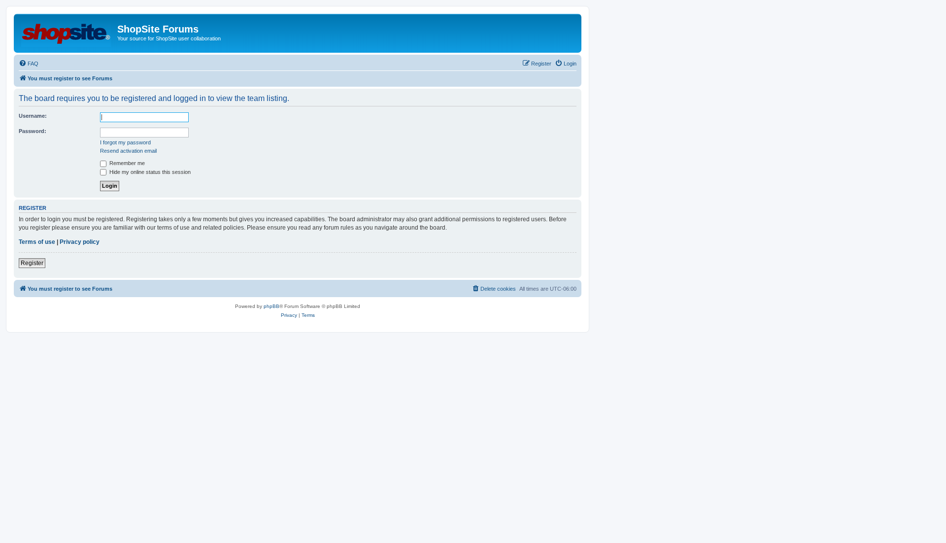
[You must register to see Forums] (66, 32)
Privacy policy (80, 241)
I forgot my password (125, 142)
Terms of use (37, 241)
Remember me (126, 163)
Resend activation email (128, 151)
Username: (33, 116)
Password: (32, 131)
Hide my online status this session (149, 172)
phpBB (271, 306)
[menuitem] (28, 63)
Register (32, 263)
